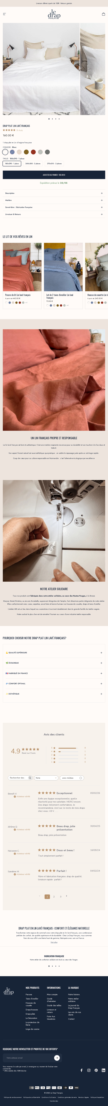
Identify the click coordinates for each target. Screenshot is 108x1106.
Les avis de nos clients (74, 1013)
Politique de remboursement (13, 1097)
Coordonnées (54, 1101)
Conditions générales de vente (67, 1097)
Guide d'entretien (51, 999)
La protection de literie (32, 1023)
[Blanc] (5, 152)
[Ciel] (12, 152)
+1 (26, 302)
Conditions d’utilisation (49, 1097)
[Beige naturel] (19, 152)
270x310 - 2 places (54, 163)
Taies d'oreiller (32, 998)
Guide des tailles (54, 1005)
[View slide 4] (59, 966)
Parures (29, 994)
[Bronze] (26, 152)
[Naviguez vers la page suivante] (67, 895)
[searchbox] (17, 778)
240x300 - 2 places (32, 163)
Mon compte (52, 994)
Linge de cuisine (32, 1029)
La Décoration (31, 1018)
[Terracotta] (33, 152)
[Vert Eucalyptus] (40, 152)
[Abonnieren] (57, 1058)
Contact (71, 1019)
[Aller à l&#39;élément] (49, 119)
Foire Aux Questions (51, 1017)
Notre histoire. (74, 994)
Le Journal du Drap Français (74, 1006)
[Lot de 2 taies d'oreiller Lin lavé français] (63, 267)
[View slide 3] (55, 966)
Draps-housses (32, 1009)
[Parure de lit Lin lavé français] (22, 267)
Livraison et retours (51, 1010)
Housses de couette (31, 1004)
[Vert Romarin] (47, 152)
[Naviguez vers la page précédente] (40, 895)
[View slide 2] (52, 966)
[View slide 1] (49, 966)
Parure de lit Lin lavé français (18, 295)
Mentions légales (83, 1097)
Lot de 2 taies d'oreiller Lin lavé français (59, 296)
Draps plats (30, 1014)
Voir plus (54, 942)
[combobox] (46, 777)
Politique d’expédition (97, 1097)
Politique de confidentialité (31, 1097)
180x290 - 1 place (12, 163)
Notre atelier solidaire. (73, 999)
